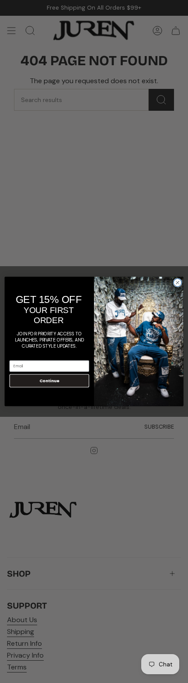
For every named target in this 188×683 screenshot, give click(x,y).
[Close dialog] (177, 282)
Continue (49, 381)
